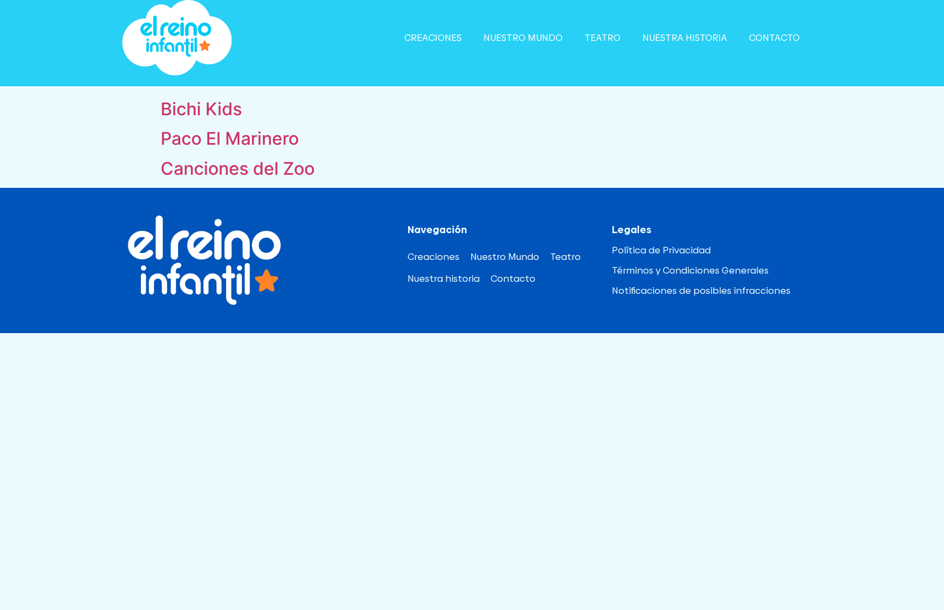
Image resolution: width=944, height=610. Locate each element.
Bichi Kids (201, 109)
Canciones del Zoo (238, 168)
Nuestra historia (684, 37)
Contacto (774, 37)
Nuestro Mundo (523, 37)
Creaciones (433, 37)
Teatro (603, 37)
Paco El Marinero (230, 138)
